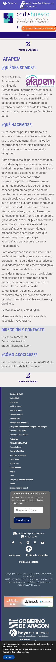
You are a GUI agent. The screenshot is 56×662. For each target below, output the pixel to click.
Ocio (12, 475)
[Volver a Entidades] (28, 44)
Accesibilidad (15, 447)
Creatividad (14, 459)
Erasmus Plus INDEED (19, 435)
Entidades (14, 402)
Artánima (14, 439)
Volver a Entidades (28, 50)
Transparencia (16, 410)
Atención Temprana (18, 455)
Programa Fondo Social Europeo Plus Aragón (28, 427)
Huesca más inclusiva (19, 423)
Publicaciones (16, 406)
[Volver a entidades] (28, 375)
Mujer (12, 471)
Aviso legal (15, 555)
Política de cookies (28, 562)
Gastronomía (15, 467)
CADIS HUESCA (16, 394)
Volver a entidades (28, 381)
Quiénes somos (16, 414)
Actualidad (14, 398)
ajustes (25, 652)
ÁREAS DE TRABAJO (18, 443)
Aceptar (9, 657)
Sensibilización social (19, 488)
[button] (28, 34)
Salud (12, 484)
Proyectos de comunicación (21, 480)
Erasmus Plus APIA (18, 431)
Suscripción (22, 520)
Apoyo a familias (17, 451)
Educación (14, 463)
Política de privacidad (37, 555)
